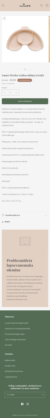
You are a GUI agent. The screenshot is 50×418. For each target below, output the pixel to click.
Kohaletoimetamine (14, 371)
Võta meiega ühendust (15, 339)
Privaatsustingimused (15, 334)
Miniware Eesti (21, 415)
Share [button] (7, 221)
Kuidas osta (10, 366)
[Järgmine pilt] (30, 69)
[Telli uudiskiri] (42, 395)
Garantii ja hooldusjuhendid (17, 328)
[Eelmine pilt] (19, 69)
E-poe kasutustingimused (16, 323)
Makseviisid (10, 360)
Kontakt (8, 345)
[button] (3, 5)
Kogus (4, 87)
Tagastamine (11, 377)
